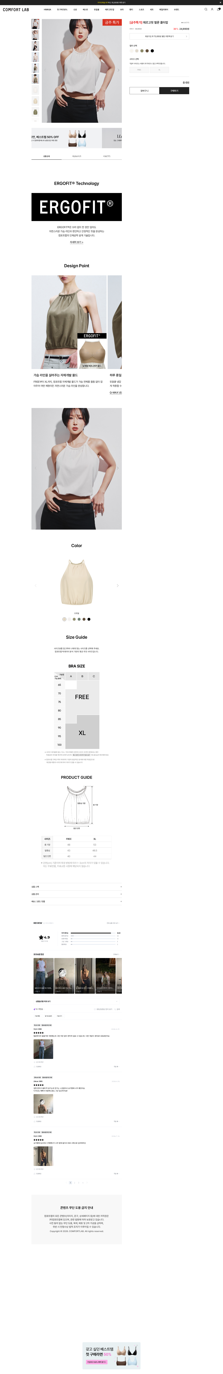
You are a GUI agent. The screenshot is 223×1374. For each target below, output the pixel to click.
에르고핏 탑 (109, 9)
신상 (75, 9)
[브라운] (147, 51)
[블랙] (152, 51)
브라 (122, 9)
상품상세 (46, 156)
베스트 (85, 9)
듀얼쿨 (96, 9)
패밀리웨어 (163, 9)
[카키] (142, 51)
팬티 (131, 9)
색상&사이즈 (76, 156)
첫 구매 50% (62, 9)
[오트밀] (137, 51)
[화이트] (132, 51)
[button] (118, 70)
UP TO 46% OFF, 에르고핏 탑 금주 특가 (111, 2)
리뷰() (106, 156)
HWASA (47, 9)
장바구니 (145, 90)
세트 (151, 9)
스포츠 (141, 9)
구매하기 (174, 90)
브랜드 (176, 9)
